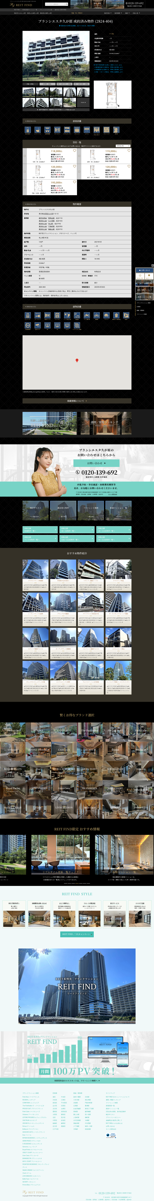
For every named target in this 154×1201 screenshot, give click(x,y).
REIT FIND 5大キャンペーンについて (117, 1097)
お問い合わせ (94, 463)
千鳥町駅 (51, 226)
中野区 (55, 1120)
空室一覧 (135, 13)
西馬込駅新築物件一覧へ (30, 529)
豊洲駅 (87, 1106)
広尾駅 (75, 1106)
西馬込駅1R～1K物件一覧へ (68, 529)
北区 (54, 1117)
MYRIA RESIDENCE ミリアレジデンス (35, 1138)
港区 (54, 1097)
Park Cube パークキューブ (31, 1111)
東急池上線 (43, 221)
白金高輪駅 (77, 1108)
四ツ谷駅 (88, 1114)
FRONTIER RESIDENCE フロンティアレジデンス (36, 1165)
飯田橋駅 (88, 1111)
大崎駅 (87, 1120)
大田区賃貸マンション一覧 (29, 9)
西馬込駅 (51, 218)
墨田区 (55, 1111)
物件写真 (107, 13)
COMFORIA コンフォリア (31, 1103)
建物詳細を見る (31, 121)
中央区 (63, 1097)
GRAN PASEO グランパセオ (32, 1141)
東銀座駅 (76, 1123)
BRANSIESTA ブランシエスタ (32, 1158)
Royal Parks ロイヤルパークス (32, 1149)
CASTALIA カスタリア (30, 1120)
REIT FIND (17, 9)
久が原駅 (51, 221)
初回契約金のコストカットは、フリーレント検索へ (76, 1080)
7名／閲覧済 (78, 13)
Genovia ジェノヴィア (30, 1147)
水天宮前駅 (77, 1120)
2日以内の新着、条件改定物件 (116, 1111)
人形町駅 (76, 1117)
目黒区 (63, 1106)
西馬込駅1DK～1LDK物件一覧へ (70, 538)
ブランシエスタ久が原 (46, 9)
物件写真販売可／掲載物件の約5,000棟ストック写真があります (57, 109)
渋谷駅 (87, 1097)
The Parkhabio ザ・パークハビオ (33, 1106)
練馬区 (63, 1123)
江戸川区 (56, 1129)
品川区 (55, 1106)
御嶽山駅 (51, 229)
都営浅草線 (43, 218)
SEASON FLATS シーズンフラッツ (34, 1132)
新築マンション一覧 (112, 1108)
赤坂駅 (75, 1103)
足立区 (55, 1126)
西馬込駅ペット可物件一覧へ (31, 538)
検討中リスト (110, 1114)
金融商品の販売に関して (114, 1120)
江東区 (63, 1100)
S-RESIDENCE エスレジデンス (32, 1144)
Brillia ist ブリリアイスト (31, 1129)
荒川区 (63, 1117)
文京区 (55, 1108)
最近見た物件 (140, 278)
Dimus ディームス (28, 1126)
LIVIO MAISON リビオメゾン (32, 1176)
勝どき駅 (76, 1114)
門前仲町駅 (88, 1103)
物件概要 (117, 13)
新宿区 (55, 1103)
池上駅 (50, 224)
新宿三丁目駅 (89, 1108)
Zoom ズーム (27, 1173)
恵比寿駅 (88, 1100)
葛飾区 (63, 1126)
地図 (126, 13)
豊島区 (63, 1114)
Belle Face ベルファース (30, 1179)
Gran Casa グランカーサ (30, 1155)
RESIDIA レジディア (29, 1100)
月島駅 (75, 1129)
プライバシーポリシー (113, 1117)
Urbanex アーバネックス (31, 1114)
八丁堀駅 (76, 1126)
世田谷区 (64, 1111)
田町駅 (75, 1111)
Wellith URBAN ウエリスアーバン (33, 1170)
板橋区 (55, 1123)
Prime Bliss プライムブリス (31, 1185)
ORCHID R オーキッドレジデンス (33, 1123)
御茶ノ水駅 (88, 1126)
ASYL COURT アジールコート (32, 1161)
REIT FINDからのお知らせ (114, 1123)
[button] (65, 883)
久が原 (50, 214)
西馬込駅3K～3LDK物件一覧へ (106, 538)
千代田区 (64, 1103)
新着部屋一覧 (110, 1106)
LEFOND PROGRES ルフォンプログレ (35, 1117)
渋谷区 (55, 1100)
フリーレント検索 (112, 1103)
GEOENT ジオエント (29, 1182)
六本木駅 (76, 1100)
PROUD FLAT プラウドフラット (33, 1108)
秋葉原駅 (88, 1129)
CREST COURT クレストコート (33, 1152)
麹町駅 (87, 1117)
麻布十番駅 (77, 1097)
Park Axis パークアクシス (31, 1097)
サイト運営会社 (112, 494)
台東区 (63, 1108)
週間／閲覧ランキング (113, 1100)
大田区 (46, 214)
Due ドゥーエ (27, 1135)
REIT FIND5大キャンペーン (76, 934)
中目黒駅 (88, 1123)
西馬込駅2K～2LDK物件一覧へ (106, 529)
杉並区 (63, 1120)
